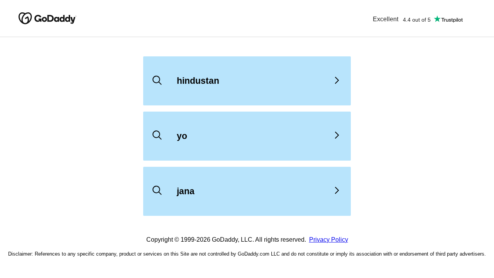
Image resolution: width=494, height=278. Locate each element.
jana (186, 191)
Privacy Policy (328, 239)
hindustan (198, 81)
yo (182, 136)
